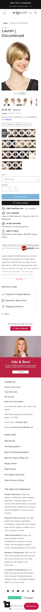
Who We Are (10, 441)
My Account (9, 397)
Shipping (4, 113)
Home (5, 23)
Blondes (21, 124)
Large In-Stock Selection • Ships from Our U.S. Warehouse (20, 216)
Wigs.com (13, 606)
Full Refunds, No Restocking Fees (15, 225)
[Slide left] (2, 102)
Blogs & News (11, 464)
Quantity (5, 185)
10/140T (22, 93)
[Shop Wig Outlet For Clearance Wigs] (20, 251)
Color (3, 175)
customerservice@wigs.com (21, 427)
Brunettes (11, 124)
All (4, 124)
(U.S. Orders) (21, 208)
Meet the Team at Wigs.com (16, 458)
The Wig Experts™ (13, 447)
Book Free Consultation (14, 402)
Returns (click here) (13, 387)
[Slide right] (35, 68)
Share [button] (6, 314)
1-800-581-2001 (21, 422)
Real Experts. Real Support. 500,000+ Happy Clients (19, 234)
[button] (4, 13)
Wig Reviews (10, 469)
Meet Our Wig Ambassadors (17, 452)
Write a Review (23, 329)
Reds (28, 124)
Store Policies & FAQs (14, 480)
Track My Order (11, 392)
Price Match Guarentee (15, 475)
